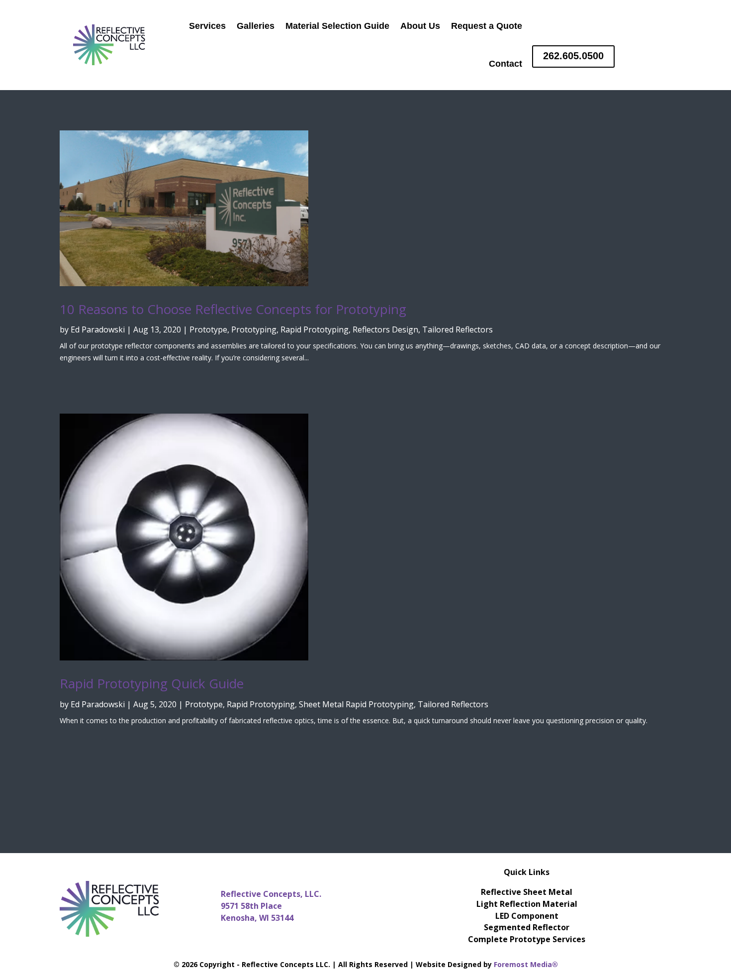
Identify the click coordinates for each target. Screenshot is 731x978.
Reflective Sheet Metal (526, 891)
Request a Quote (486, 26)
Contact (505, 64)
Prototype (208, 329)
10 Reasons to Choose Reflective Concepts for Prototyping (233, 309)
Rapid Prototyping (314, 329)
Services (207, 26)
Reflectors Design (385, 329)
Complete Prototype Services (526, 939)
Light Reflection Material (526, 903)
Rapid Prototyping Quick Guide (152, 683)
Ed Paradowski (98, 329)
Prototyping (253, 329)
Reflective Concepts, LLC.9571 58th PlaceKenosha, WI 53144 (271, 905)
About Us (420, 26)
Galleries (255, 26)
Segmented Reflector (526, 927)
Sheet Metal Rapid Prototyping (356, 704)
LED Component (526, 915)
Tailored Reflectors (457, 329)
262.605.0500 (573, 55)
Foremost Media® (526, 964)
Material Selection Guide (337, 26)
